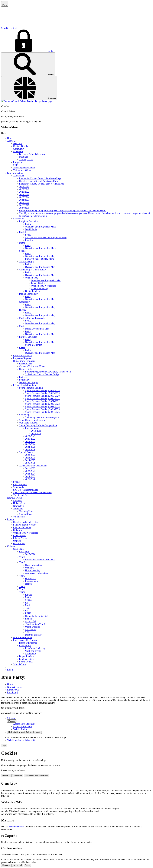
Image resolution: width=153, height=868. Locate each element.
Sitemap (11, 718)
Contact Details (20, 146)
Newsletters (18, 506)
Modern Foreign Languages (32, 318)
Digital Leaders (32, 291)
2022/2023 (24, 194)
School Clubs (19, 664)
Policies (22, 377)
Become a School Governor (32, 154)
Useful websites (32, 626)
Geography (24, 302)
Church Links (25, 369)
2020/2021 (24, 189)
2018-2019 (36, 430)
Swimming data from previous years (42, 417)
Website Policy (20, 729)
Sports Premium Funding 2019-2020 (42, 396)
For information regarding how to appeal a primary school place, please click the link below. (62, 210)
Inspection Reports (22, 358)
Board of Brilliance (28, 643)
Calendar (17, 500)
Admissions (18, 175)
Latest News (13, 689)
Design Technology (28, 294)
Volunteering (19, 516)
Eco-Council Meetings (35, 648)
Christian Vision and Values (32, 366)
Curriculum (18, 218)
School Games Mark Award (32, 420)
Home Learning (32, 570)
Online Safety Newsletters (43, 285)
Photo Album (31, 581)
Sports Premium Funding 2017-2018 (42, 390)
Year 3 (22, 575)
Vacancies (18, 508)
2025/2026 (24, 202)
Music (22, 326)
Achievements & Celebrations (33, 465)
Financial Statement (22, 355)
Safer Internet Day (39, 288)
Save (27, 865)
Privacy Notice (20, 538)
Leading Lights (26, 659)
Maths (22, 243)
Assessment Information (36, 573)
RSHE (22, 347)
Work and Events (33, 651)
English (22, 232)
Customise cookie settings (36, 776)
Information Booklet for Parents (40, 559)
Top (4, 745)
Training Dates (26, 159)
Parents (10, 519)
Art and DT (30, 621)
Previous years (32, 428)
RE (26, 610)
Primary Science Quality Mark (39, 259)
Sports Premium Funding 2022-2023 (42, 404)
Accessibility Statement (24, 724)
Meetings (23, 157)
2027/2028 (24, 208)
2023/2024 (24, 197)
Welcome (17, 143)
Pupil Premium (20, 484)
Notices (28, 583)
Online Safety (31, 277)
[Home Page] (26, 101)
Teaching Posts (26, 511)
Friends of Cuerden (22, 527)
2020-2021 (30, 436)
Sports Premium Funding (31, 387)
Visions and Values (22, 170)
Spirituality (24, 379)
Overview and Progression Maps (40, 226)
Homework (30, 578)
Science (22, 251)
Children (11, 546)
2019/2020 (24, 186)
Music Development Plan (37, 328)
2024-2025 (30, 447)
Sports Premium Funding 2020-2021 (42, 398)
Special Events (26, 452)
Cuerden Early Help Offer (25, 522)
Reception (24, 551)
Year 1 (22, 557)
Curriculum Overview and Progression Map (45, 237)
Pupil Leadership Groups (25, 640)
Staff (15, 165)
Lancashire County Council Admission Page (40, 178)
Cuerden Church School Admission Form (38, 181)
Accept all (17, 776)
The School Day (21, 495)
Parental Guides (38, 283)
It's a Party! (12, 692)
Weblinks (29, 567)
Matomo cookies (16, 826)
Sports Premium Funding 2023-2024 (42, 406)
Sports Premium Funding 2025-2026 (42, 412)
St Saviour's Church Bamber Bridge (42, 374)
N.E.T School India (22, 637)
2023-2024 (30, 444)
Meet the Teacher (33, 635)
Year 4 (22, 586)
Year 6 (22, 592)
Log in (50, 51)
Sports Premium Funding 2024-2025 (42, 409)
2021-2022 (30, 439)
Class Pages (18, 549)
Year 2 (22, 562)
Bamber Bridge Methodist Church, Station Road (48, 371)
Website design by (21, 740)
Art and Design (26, 261)
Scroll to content (9, 28)
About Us (11, 140)
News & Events (14, 498)
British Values (25, 363)
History (22, 310)
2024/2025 (24, 200)
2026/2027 (24, 205)
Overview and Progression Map (40, 256)
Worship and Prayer (28, 382)
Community (18, 149)
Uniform (17, 541)
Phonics (29, 240)
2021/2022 (24, 191)
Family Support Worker (24, 524)
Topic (27, 608)
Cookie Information (22, 726)
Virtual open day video (24, 167)
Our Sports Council (28, 422)
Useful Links (19, 543)
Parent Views (19, 535)
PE (26, 602)
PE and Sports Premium (24, 385)
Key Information (15, 173)
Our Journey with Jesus (24, 361)
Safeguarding (19, 487)
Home (10, 138)
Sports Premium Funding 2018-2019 (42, 393)
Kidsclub (17, 530)
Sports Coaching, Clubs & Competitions (38, 425)
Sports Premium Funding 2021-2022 (42, 401)
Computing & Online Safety (32, 269)
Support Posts (25, 514)
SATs (27, 632)
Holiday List (19, 503)
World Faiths (31, 229)
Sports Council (26, 661)
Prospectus (18, 162)
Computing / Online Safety (38, 616)
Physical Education (28, 336)
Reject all (6, 776)
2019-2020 (36, 433)
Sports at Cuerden (33, 345)
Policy (28, 224)
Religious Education (28, 221)
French (28, 618)
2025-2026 (30, 449)
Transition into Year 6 (35, 624)
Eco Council (25, 645)
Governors (18, 151)
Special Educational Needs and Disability (32, 492)
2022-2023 (30, 441)
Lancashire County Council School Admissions (41, 183)
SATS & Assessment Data (25, 490)
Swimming (24, 414)
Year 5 (22, 589)
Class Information (33, 565)
